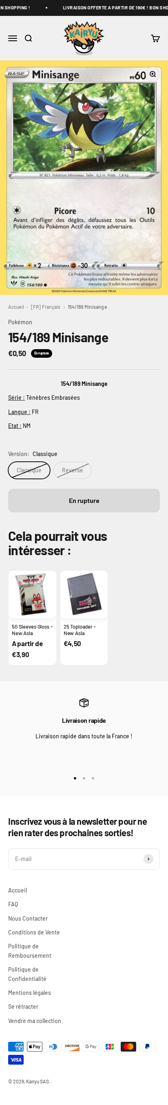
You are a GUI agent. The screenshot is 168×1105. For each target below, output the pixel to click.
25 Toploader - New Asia (80, 629)
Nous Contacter (28, 918)
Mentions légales (29, 992)
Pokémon (20, 322)
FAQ (13, 904)
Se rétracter (23, 1006)
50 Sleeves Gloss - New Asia (32, 629)
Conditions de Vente (34, 932)
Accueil (16, 307)
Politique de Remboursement (29, 951)
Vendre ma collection (34, 1020)
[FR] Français (46, 307)
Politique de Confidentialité (27, 974)
